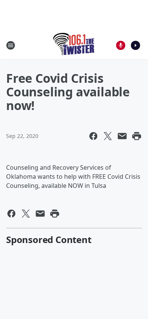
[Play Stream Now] (135, 45)
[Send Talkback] (120, 45)
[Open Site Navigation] (10, 45)
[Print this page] (136, 136)
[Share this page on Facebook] (93, 136)
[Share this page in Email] (122, 136)
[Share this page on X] (107, 136)
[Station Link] (74, 45)
